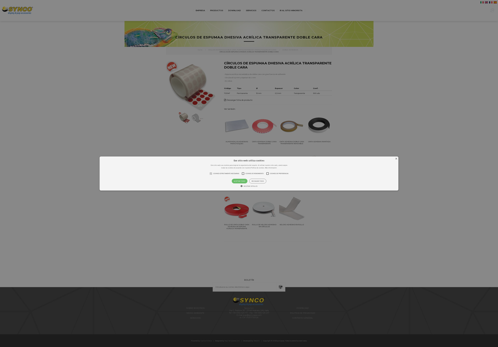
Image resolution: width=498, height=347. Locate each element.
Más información (271, 168)
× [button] (396, 159)
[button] (249, 174)
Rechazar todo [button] (258, 181)
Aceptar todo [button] (239, 181)
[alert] (249, 173)
